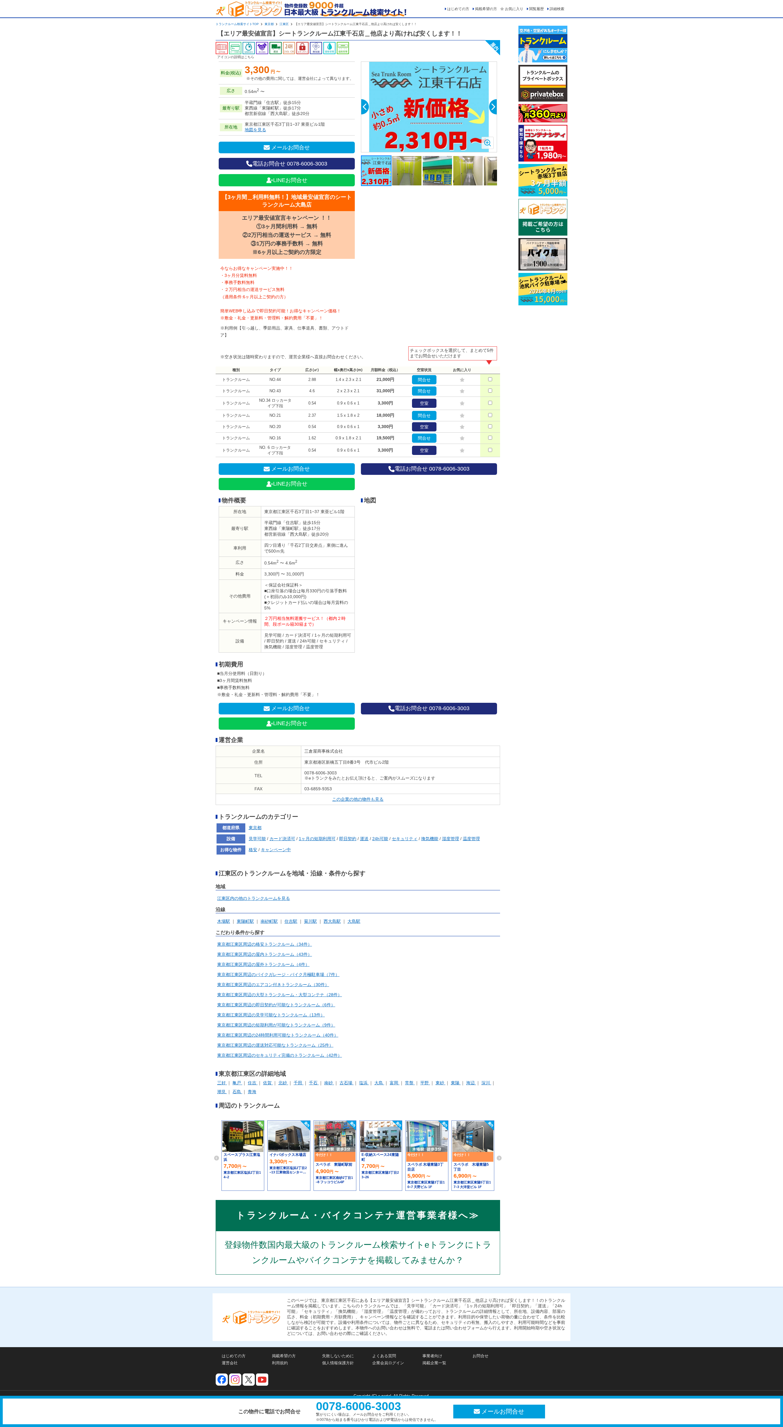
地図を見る (255, 129)
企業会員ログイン (388, 1363)
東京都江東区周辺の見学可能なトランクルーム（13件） (271, 1014)
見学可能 (257, 838)
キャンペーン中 (276, 849)
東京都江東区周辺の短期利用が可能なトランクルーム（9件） (276, 1025)
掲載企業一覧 (434, 1363)
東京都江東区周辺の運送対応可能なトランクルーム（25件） (275, 1045)
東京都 (269, 24)
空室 (424, 403)
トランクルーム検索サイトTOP (237, 24)
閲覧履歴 (536, 9)
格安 (253, 849)
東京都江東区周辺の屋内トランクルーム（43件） (264, 954)
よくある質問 (384, 1356)
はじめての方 (458, 9)
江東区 (284, 24)
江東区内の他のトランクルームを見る (253, 898)
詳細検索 (557, 9)
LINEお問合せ (290, 180)
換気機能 (429, 838)
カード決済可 (282, 838)
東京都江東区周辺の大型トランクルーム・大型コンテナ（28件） (279, 994)
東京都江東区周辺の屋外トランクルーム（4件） (263, 964)
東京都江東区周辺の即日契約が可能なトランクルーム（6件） (276, 1004)
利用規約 (280, 1363)
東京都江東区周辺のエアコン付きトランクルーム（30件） (273, 984)
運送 (364, 838)
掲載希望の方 (486, 9)
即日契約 (347, 838)
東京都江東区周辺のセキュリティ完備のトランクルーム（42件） (279, 1055)
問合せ (424, 379)
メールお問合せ (290, 147)
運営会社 (230, 1363)
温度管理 (471, 838)
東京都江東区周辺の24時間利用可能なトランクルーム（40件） (277, 1035)
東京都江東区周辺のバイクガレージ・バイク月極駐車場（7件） (278, 974)
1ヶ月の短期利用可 (317, 838)
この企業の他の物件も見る (358, 799)
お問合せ (480, 1356)
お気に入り (514, 9)
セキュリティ (404, 838)
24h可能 (380, 838)
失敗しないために (338, 1356)
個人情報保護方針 (338, 1363)
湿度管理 (450, 838)
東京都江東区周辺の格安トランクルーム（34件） (264, 944)
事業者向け (432, 1356)
